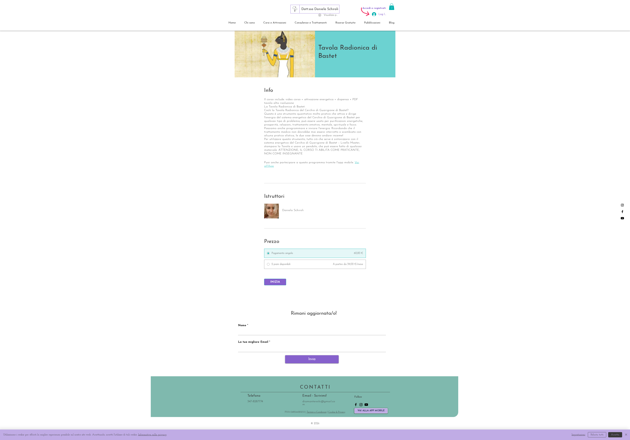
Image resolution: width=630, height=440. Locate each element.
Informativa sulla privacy (152, 434)
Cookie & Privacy (336, 412)
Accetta (615, 434)
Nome (242, 325)
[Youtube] (622, 218)
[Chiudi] (626, 434)
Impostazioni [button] (578, 434)
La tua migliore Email (253, 342)
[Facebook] (622, 212)
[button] (391, 6)
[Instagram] (622, 205)
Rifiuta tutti (597, 434)
